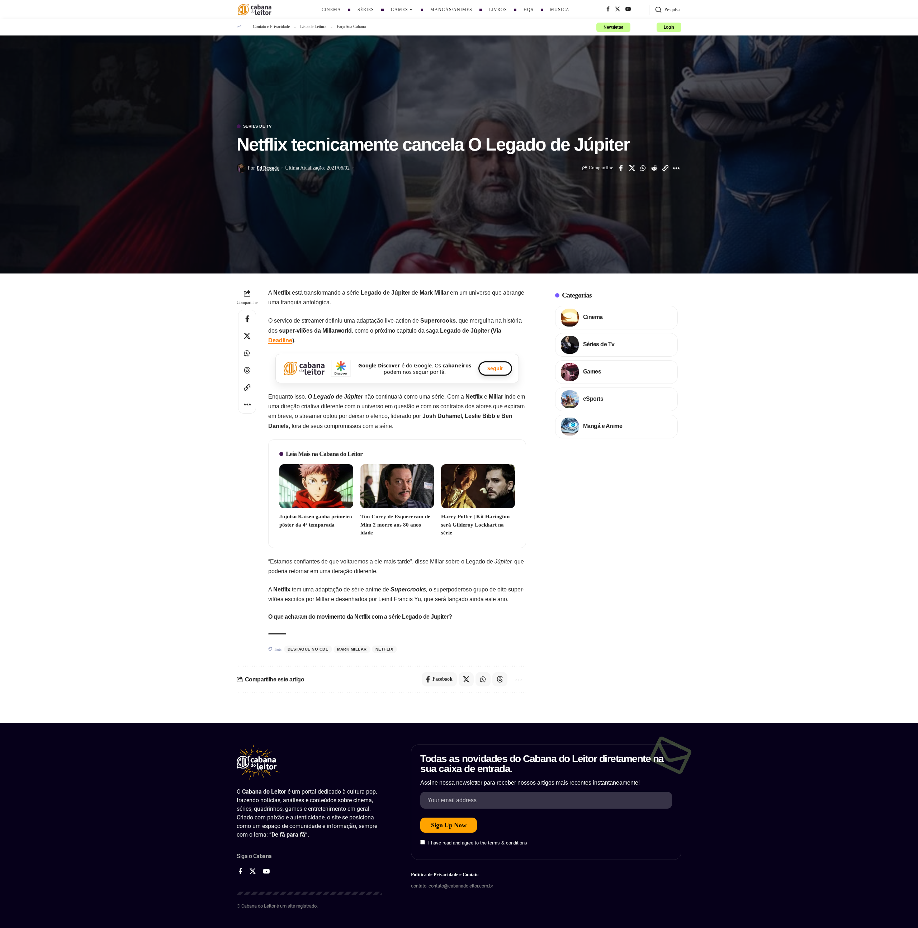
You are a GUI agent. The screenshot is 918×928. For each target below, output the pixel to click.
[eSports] (570, 399)
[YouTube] (628, 9)
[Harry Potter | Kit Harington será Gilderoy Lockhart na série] (478, 486)
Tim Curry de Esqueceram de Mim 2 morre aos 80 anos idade (395, 525)
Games (592, 371)
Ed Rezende (268, 168)
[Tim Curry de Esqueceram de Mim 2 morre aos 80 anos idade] (397, 486)
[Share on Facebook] (621, 168)
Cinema (593, 317)
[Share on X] (632, 168)
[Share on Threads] (247, 370)
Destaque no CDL (308, 649)
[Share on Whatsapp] (643, 168)
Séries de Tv (257, 126)
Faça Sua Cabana (351, 26)
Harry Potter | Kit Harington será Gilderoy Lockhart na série (475, 525)
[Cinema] (570, 318)
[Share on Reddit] (654, 168)
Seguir (495, 368)
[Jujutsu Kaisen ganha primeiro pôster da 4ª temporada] (316, 486)
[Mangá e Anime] (570, 427)
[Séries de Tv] (570, 345)
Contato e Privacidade (271, 26)
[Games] (570, 372)
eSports (593, 399)
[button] (667, 9)
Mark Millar (352, 649)
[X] (617, 9)
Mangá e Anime (603, 426)
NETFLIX (384, 649)
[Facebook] (608, 9)
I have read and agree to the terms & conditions (477, 843)
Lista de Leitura (313, 26)
